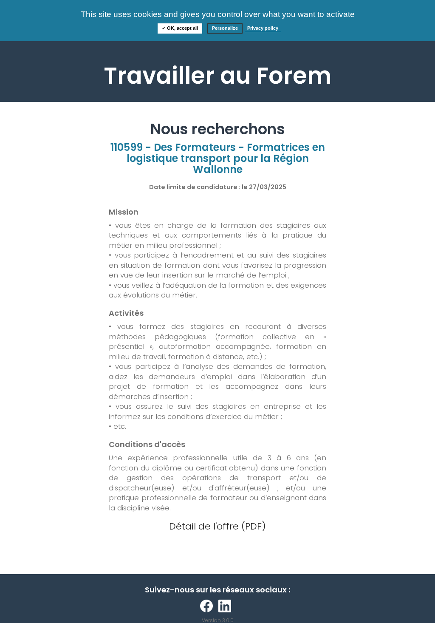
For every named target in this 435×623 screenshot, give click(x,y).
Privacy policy (262, 28)
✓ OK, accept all (180, 28)
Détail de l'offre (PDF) (217, 526)
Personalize (225, 28)
